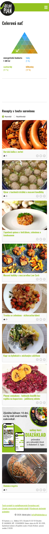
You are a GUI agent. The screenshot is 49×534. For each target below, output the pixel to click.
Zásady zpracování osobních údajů (15, 508)
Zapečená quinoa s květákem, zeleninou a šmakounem (22, 234)
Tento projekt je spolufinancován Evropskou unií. (20, 505)
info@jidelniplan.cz (39, 514)
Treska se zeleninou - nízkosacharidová (21, 315)
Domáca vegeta (10, 485)
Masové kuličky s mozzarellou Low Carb (21, 275)
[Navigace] (46, 7)
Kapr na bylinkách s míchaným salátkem (21, 355)
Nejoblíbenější (20, 116)
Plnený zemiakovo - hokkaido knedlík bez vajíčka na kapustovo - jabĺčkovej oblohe (21, 397)
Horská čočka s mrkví (13, 151)
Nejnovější (8, 116)
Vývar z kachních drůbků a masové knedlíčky (23, 192)
